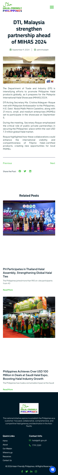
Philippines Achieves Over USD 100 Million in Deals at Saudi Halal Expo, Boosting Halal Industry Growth (25, 375)
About (5, 444)
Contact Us (7, 460)
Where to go (7, 452)
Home (5, 440)
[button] (52, 7)
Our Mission (7, 448)
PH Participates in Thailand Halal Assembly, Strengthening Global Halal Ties (27, 272)
